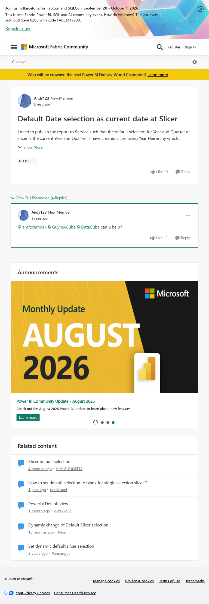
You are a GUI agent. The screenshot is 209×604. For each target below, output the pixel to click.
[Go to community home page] (54, 47)
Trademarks (195, 580)
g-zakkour (62, 510)
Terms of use (169, 580)
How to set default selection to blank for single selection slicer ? (87, 482)
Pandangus (61, 553)
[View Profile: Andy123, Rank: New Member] (24, 101)
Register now (17, 28)
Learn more (157, 74)
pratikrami (58, 489)
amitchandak (34, 227)
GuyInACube (64, 227)
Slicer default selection (49, 461)
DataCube (90, 227)
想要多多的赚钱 (69, 468)
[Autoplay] (95, 422)
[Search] (159, 47)
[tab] (102, 422)
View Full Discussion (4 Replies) (41, 197)
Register (173, 47)
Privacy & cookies (139, 580)
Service (21, 62)
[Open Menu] (194, 62)
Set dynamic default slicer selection (61, 546)
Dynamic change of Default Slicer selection (68, 525)
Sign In (190, 47)
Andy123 (41, 98)
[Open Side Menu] (14, 47)
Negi (62, 532)
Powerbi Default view (48, 503)
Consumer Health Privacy (75, 592)
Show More (32, 147)
